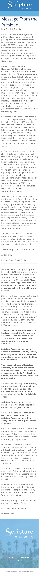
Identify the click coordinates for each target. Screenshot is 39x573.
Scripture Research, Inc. (17, 569)
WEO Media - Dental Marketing (31, 569)
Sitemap (31, 571)
